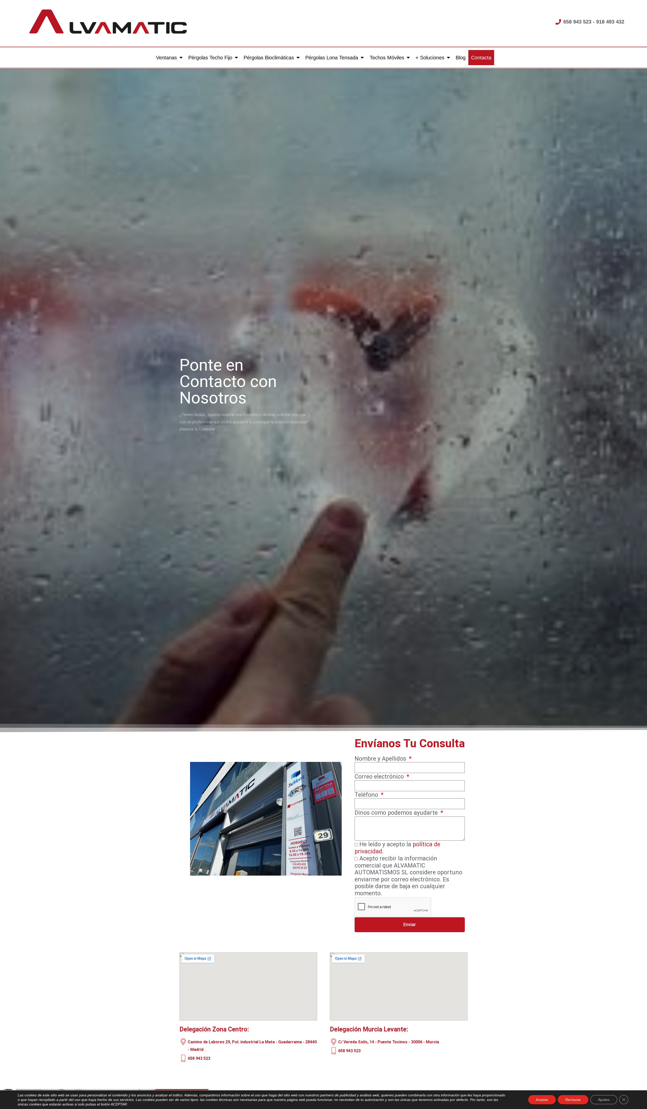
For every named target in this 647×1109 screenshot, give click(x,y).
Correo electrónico (380, 776)
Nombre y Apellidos (381, 758)
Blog (460, 57)
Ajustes (604, 1100)
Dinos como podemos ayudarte (397, 812)
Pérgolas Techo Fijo (210, 57)
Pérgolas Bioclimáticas (269, 57)
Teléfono (367, 794)
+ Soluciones (429, 57)
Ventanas (166, 57)
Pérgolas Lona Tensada (331, 57)
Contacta (481, 57)
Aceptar (542, 1100)
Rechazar (573, 1100)
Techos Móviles (386, 57)
